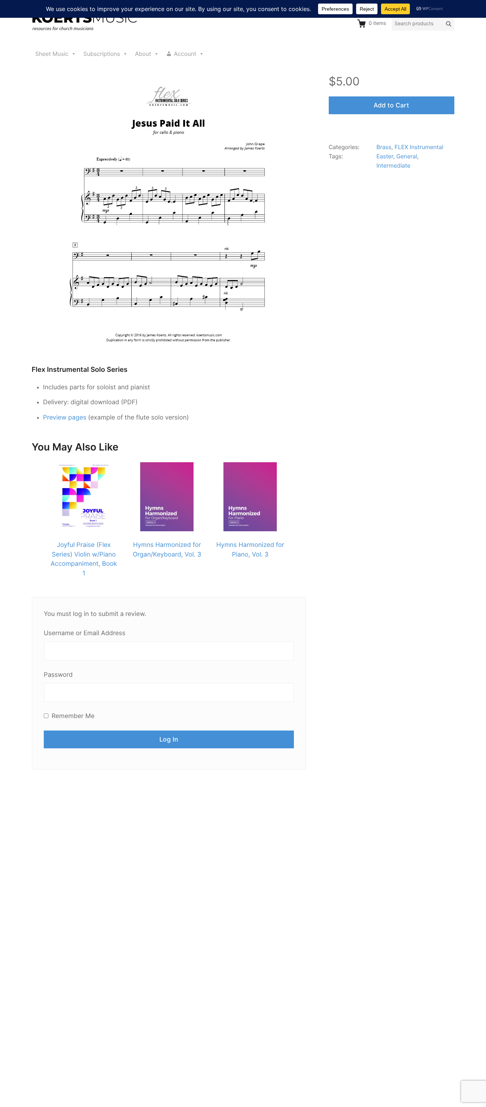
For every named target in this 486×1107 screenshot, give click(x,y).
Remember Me (72, 716)
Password (58, 675)
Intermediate (393, 165)
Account (185, 53)
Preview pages (64, 417)
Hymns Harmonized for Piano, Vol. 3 (250, 549)
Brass (383, 147)
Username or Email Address (84, 633)
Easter (384, 156)
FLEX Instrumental (419, 147)
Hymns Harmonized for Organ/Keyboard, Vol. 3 (167, 549)
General (406, 156)
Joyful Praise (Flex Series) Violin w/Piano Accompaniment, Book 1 (84, 559)
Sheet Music (51, 53)
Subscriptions (101, 53)
